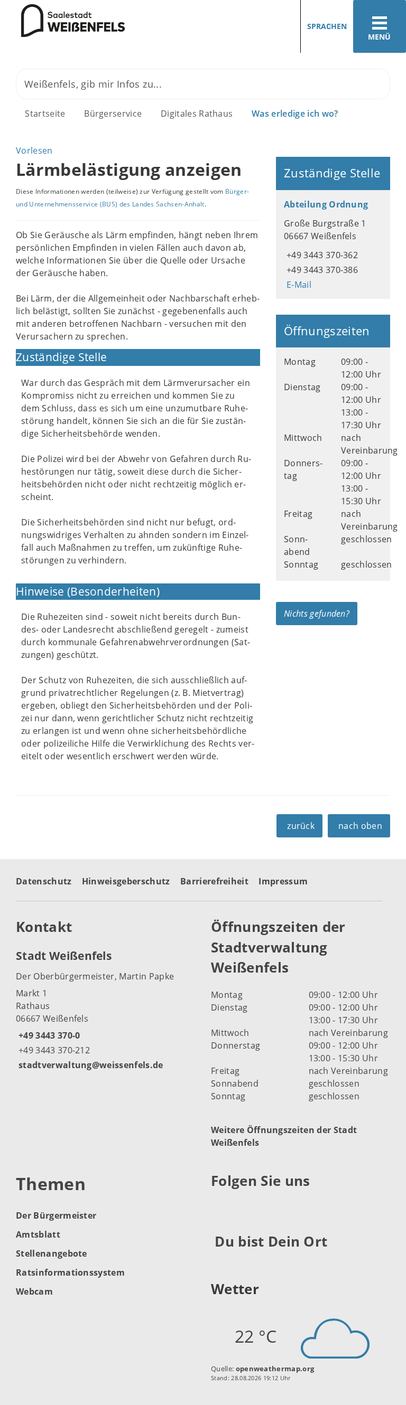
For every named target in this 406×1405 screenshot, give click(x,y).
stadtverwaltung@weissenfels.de (89, 1065)
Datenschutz (44, 881)
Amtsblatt (38, 1234)
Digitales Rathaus (197, 113)
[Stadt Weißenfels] (105, 1009)
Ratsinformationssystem (70, 1272)
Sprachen (327, 26)
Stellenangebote (51, 1253)
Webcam (34, 1291)
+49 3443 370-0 (48, 1035)
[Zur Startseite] (62, 20)
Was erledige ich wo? (295, 113)
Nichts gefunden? (316, 613)
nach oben (360, 826)
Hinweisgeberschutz (126, 881)
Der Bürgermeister (56, 1215)
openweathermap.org (275, 1368)
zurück (301, 826)
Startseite (45, 113)
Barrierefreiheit (214, 881)
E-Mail (297, 284)
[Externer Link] (220, 1206)
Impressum (283, 881)
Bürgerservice (113, 113)
